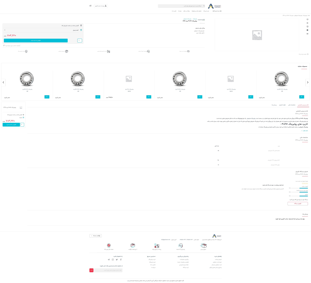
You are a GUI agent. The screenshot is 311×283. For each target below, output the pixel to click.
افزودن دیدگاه (297, 203)
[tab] (303, 105)
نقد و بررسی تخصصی (303, 105)
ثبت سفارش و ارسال (217, 265)
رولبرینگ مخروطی (298, 15)
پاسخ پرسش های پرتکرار (216, 267)
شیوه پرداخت (218, 259)
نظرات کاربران (282, 105)
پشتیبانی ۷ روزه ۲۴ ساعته (143, 51)
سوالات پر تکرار (186, 11)
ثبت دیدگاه (186, 267)
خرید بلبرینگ (206, 11)
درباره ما (179, 11)
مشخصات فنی (291, 105)
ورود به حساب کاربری (99, 6)
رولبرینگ (305, 15)
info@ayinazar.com (165, 239)
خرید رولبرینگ (152, 259)
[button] (308, 82)
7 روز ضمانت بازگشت (61, 51)
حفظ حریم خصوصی (184, 265)
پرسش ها (274, 105)
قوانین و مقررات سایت (183, 262)
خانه (309, 15)
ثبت (91, 270)
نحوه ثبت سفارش (217, 262)
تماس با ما (174, 11)
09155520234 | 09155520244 (186, 239)
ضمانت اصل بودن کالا (21, 51)
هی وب (129, 280)
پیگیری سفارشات (184, 259)
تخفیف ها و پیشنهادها (196, 11)
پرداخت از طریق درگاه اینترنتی (102, 51)
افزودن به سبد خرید (36, 40)
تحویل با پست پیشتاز (183, 51)
